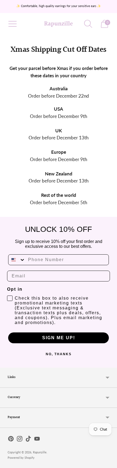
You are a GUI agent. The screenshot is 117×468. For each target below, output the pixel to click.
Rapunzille (40, 452)
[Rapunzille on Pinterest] (11, 439)
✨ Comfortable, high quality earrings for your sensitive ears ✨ (58, 6)
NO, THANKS (59, 354)
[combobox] (16, 260)
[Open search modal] (88, 23)
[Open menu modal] (12, 23)
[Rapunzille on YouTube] (37, 439)
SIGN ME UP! (58, 337)
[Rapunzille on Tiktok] (28, 439)
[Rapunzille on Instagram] (19, 439)
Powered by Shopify (21, 457)
